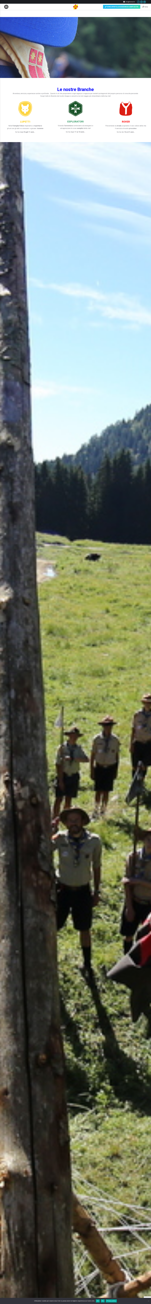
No (103, 1301)
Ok (98, 1301)
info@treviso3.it (130, 2)
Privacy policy (111, 1301)
